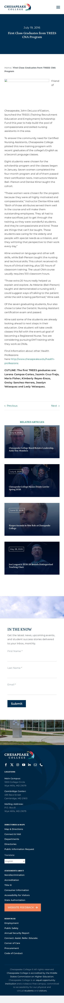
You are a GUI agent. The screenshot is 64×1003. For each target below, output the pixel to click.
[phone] (41, 764)
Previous (12, 405)
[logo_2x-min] (17, 4)
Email (11, 684)
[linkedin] (29, 764)
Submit (16, 703)
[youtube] (23, 764)
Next (54, 405)
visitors (43, 990)
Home (7, 67)
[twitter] (11, 764)
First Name (14, 651)
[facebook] (5, 764)
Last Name (14, 668)
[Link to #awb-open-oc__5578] (58, 7)
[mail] (35, 764)
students (29, 990)
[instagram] (17, 764)
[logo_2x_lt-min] (19, 752)
